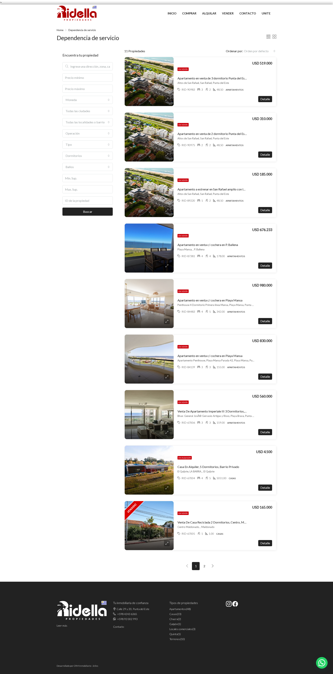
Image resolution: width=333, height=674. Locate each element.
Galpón (173, 624)
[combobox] (259, 51)
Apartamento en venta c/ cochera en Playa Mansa (209, 300)
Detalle (265, 99)
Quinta (173, 634)
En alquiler (184, 458)
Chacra (173, 619)
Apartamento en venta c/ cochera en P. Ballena (207, 245)
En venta (183, 69)
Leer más (62, 625)
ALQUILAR (209, 13)
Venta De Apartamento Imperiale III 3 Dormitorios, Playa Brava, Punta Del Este (229, 411)
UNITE (266, 13)
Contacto (118, 626)
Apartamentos (177, 609)
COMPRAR (189, 13)
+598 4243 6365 (127, 614)
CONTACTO (247, 13)
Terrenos (174, 639)
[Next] (213, 566)
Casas (173, 614)
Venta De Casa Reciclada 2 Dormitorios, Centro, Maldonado (216, 522)
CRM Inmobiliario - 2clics (86, 665)
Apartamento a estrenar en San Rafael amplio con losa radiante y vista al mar (227, 189)
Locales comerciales (180, 629)
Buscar (87, 211)
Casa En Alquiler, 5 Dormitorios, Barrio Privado (208, 467)
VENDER (228, 13)
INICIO (172, 13)
